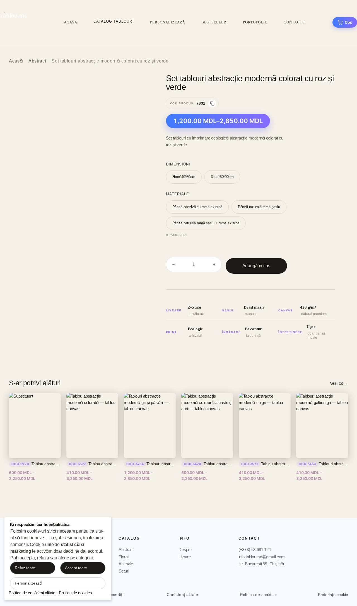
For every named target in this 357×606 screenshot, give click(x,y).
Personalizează (167, 22)
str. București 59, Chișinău (262, 563)
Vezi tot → (339, 383)
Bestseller (213, 22)
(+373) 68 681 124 (254, 549)
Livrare (184, 556)
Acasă (16, 61)
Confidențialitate (182, 594)
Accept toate (76, 568)
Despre (185, 549)
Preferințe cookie (333, 594)
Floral (123, 556)
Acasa (70, 22)
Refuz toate (25, 568)
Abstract (37, 61)
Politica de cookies (258, 594)
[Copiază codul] (212, 103)
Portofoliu (255, 22)
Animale (126, 563)
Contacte (294, 22)
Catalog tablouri (113, 21)
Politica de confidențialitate (32, 592)
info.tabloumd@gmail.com (261, 556)
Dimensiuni (178, 164)
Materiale (177, 194)
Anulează (179, 235)
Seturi (124, 571)
